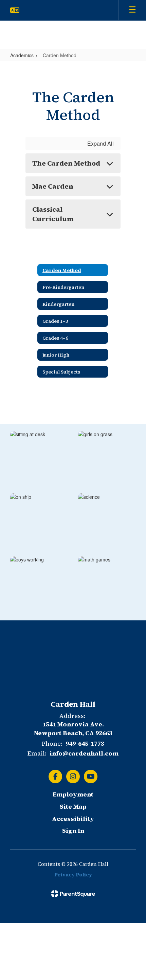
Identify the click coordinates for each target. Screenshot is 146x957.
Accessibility (73, 818)
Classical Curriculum (53, 214)
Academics (22, 55)
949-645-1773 (85, 743)
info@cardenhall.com (84, 753)
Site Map (73, 806)
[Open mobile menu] (132, 10)
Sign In (73, 830)
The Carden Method (66, 163)
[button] (14, 10)
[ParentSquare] (73, 894)
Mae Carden (52, 186)
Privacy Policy (73, 874)
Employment (73, 794)
